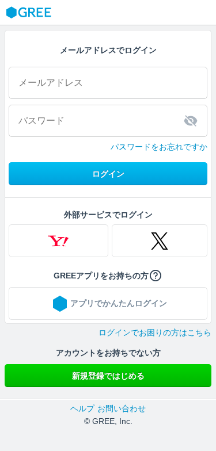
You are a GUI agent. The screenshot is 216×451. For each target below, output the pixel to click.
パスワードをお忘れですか (159, 146)
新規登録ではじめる (108, 375)
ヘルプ (82, 408)
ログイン (108, 173)
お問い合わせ (121, 408)
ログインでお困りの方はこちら (154, 332)
